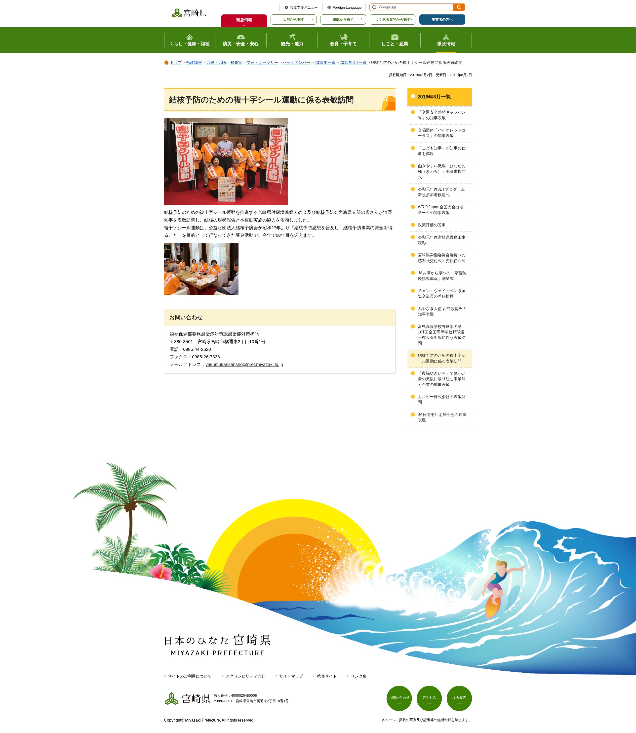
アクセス (429, 697)
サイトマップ (291, 676)
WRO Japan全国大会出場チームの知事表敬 (440, 210)
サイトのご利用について (190, 676)
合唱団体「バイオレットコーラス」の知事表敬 (442, 133)
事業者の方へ (442, 19)
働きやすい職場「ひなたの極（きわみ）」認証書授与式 (442, 171)
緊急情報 (244, 20)
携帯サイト (327, 676)
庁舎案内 (459, 697)
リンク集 (359, 676)
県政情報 (194, 62)
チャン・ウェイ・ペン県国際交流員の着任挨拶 (442, 293)
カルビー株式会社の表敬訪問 (442, 399)
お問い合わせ (399, 697)
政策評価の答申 (432, 225)
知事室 (236, 62)
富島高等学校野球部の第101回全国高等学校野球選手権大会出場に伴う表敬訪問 (442, 334)
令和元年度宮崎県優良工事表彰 (442, 240)
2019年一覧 (325, 62)
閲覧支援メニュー (304, 7)
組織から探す (343, 19)
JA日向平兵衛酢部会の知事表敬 (442, 417)
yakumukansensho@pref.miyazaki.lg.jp (244, 364)
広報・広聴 (216, 62)
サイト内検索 (373, 7)
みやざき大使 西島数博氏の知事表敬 (442, 311)
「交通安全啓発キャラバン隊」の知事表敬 (442, 115)
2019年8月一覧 (353, 62)
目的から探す (293, 19)
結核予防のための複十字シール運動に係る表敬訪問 (442, 358)
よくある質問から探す (392, 19)
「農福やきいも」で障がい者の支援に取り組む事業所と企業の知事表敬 (442, 379)
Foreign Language (347, 7)
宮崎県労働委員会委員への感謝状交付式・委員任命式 (442, 258)
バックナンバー (296, 62)
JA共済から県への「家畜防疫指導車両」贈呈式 (442, 275)
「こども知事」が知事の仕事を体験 (442, 151)
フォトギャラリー (262, 62)
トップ (176, 62)
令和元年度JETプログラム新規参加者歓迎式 (441, 192)
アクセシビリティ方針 (245, 676)
